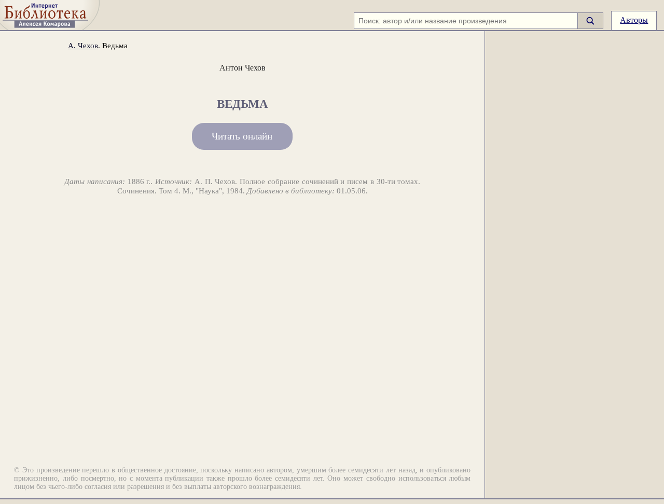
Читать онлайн (242, 136)
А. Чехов (83, 45)
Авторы (634, 20)
